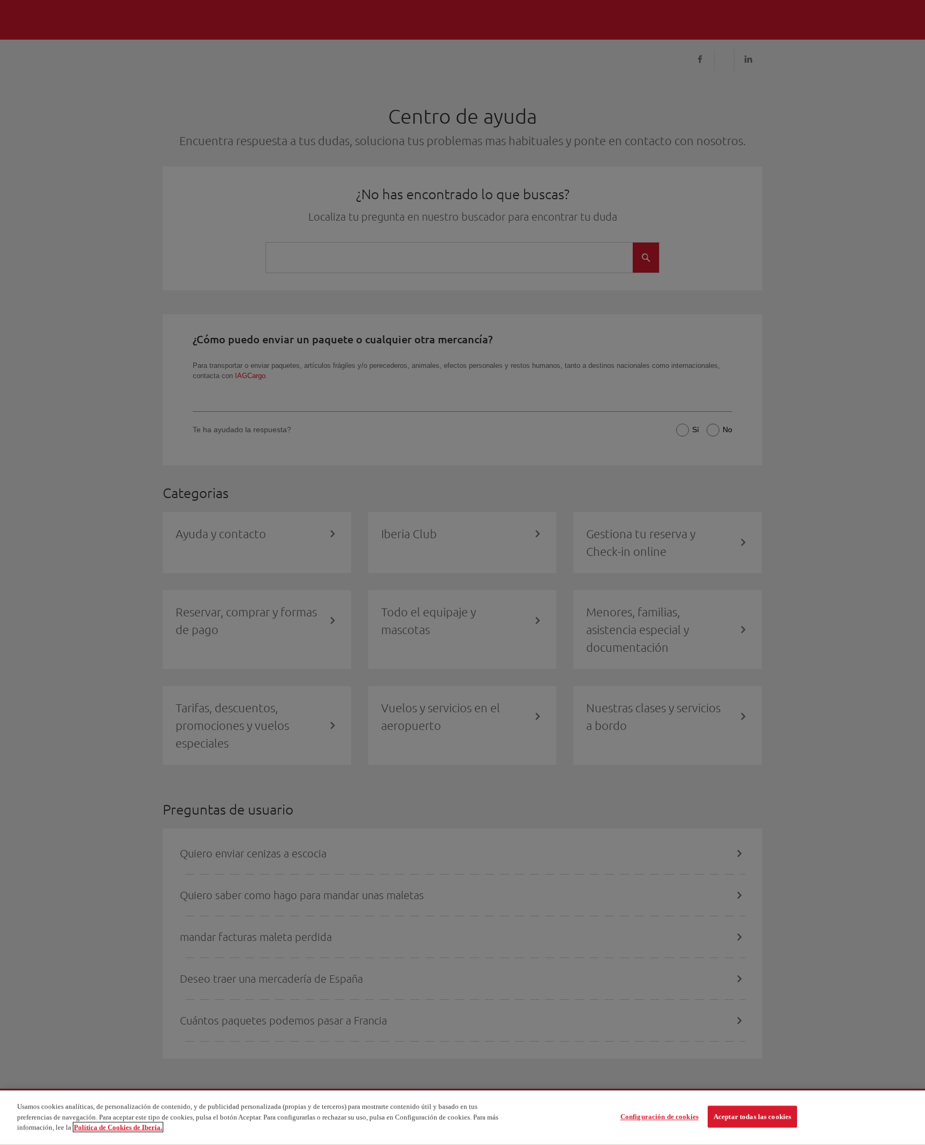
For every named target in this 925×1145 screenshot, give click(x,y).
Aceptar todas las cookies (752, 1117)
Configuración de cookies (659, 1117)
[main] (462, 1117)
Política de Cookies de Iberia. (118, 1127)
